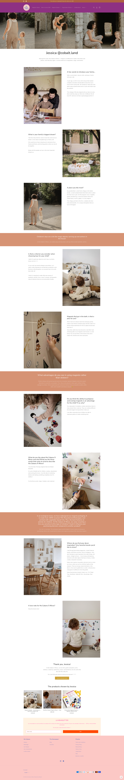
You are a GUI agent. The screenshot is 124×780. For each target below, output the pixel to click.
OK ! (81, 731)
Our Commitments (28, 749)
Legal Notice (78, 751)
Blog (51, 742)
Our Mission (26, 746)
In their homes (27, 751)
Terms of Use (79, 749)
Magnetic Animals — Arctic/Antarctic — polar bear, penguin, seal (33, 711)
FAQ (77, 753)
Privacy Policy (79, 744)
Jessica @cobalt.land (62, 678)
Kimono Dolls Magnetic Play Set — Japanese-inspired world (72, 711)
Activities (52, 744)
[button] (56, 7)
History (25, 742)
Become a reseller (80, 756)
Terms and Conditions (80, 742)
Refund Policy (79, 746)
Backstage (26, 744)
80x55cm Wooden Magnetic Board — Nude (52, 710)
